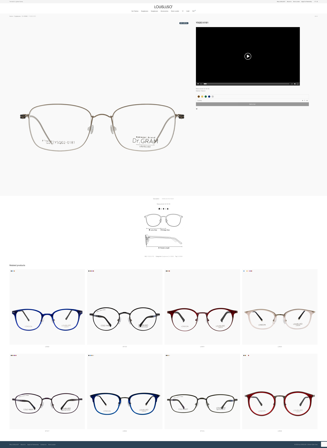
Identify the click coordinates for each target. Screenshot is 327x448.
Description (156, 198)
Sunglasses (154, 11)
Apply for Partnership (33, 444)
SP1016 (202, 431)
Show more (47, 349)
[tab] (156, 199)
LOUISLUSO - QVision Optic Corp (309, 444)
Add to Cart (252, 104)
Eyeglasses (144, 11)
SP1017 (47, 431)
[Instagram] (317, 1)
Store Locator (296, 1)
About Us (289, 1)
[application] (248, 56)
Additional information (168, 198)
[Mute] (295, 84)
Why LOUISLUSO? (281, 1)
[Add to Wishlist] (197, 109)
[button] (247, 56)
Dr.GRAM (180, 256)
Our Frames (134, 11)
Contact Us (43, 444)
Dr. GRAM (24, 16)
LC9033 (280, 346)
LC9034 (280, 431)
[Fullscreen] (297, 84)
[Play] (198, 84)
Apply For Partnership (306, 1)
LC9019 (202, 346)
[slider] (246, 83)
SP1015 (125, 346)
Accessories (164, 11)
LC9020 (47, 346)
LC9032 (125, 431)
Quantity (199, 100)
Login (187, 11)
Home (11, 16)
